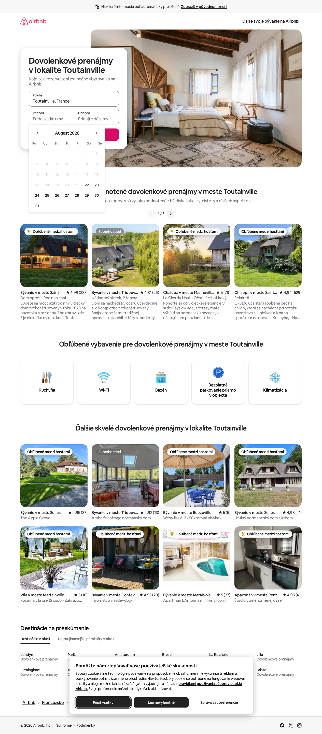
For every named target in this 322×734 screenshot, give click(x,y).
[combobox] (74, 101)
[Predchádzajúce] (152, 214)
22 (87, 185)
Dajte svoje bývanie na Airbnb (270, 21)
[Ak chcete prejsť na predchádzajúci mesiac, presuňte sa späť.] (37, 133)
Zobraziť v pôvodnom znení (204, 6)
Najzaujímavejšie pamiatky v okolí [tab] (86, 639)
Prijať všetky (103, 702)
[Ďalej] (170, 214)
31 (37, 206)
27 (67, 195)
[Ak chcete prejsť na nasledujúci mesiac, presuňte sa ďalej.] (96, 133)
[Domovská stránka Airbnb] (33, 21)
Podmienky (86, 725)
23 (97, 185)
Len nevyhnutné (161, 702)
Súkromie (64, 725)
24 (37, 195)
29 (87, 195)
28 (77, 195)
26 (57, 195)
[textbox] (51, 119)
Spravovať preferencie (219, 702)
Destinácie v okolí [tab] (35, 639)
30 (97, 195)
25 (47, 195)
